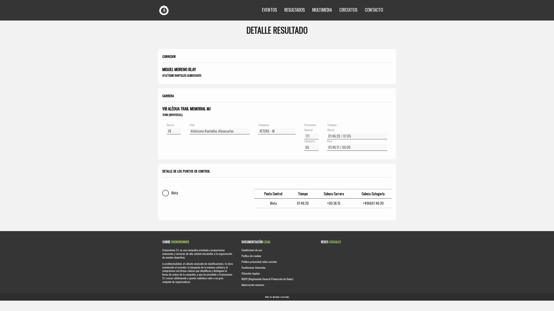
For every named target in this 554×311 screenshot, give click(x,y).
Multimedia (322, 9)
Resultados (294, 9)
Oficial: (331, 130)
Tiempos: (332, 125)
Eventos (269, 9)
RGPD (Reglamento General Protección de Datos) (267, 279)
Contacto (374, 9)
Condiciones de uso (252, 250)
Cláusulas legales (251, 273)
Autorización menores (253, 285)
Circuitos (348, 9)
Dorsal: (170, 125)
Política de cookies (251, 256)
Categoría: (263, 125)
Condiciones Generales (254, 267)
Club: (192, 125)
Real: (330, 141)
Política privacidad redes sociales (259, 261)
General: (308, 130)
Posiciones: (310, 125)
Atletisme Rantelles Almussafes (181, 75)
